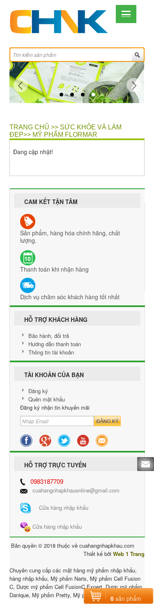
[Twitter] (64, 439)
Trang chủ (29, 127)
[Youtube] (83, 439)
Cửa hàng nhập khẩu (59, 507)
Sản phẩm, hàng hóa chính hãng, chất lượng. (70, 236)
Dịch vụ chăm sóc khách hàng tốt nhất (70, 297)
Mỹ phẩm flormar (64, 134)
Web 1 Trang (129, 554)
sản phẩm (125, 598)
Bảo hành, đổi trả (48, 336)
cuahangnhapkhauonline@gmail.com (76, 490)
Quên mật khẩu (46, 399)
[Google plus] (45, 439)
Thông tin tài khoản (51, 352)
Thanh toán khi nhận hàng (54, 269)
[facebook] (26, 439)
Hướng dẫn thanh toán (54, 344)
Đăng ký (38, 391)
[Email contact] (102, 439)
